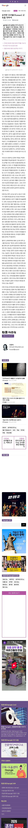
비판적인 (11, 579)
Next (24, 541)
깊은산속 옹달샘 (6, 811)
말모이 (4, 427)
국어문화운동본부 (6, 808)
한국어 (22, 430)
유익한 (11, 582)
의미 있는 (16, 582)
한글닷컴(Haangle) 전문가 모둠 (10, 793)
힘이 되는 (5, 587)
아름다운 (5, 582)
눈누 (3, 814)
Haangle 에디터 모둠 (8, 790)
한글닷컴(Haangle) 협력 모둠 (10, 796)
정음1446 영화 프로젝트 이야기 (13, 48)
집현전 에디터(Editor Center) (10, 787)
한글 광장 (16, 20)
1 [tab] (14, 776)
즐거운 (11, 584)
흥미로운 (16, 584)
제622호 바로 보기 (8, 336)
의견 (14, 430)
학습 (18, 430)
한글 (4, 432)
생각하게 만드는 (12, 427)
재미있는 (5, 584)
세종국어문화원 (6, 805)
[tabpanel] (14, 541)
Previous (3, 541)
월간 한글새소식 (7, 430)
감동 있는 (5, 579)
